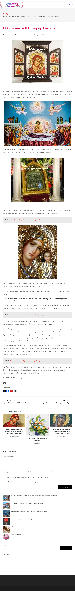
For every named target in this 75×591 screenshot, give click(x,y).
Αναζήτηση (5, 545)
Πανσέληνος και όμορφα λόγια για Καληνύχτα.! (22, 519)
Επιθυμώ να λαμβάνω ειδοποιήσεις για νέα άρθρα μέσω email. (26, 482)
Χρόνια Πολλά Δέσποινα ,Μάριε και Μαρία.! (37, 439)
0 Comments (46, 35)
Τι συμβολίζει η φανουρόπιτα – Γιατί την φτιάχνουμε (23, 526)
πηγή (4, 383)
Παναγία (36, 35)
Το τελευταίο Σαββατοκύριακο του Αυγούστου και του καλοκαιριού (27, 503)
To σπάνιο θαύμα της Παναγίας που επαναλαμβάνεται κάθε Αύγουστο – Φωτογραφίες (61, 431)
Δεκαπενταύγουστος (26, 35)
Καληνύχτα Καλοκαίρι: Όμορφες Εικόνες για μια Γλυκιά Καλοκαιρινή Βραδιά (29, 511)
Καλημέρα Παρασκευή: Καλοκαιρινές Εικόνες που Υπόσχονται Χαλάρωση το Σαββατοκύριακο (34, 495)
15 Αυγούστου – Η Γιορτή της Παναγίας (48, 16)
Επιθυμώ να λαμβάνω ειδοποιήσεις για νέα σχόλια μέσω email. (27, 477)
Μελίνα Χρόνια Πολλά (16, 534)
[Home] (3, 16)
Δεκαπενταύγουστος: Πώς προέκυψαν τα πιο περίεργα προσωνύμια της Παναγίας (14, 431)
